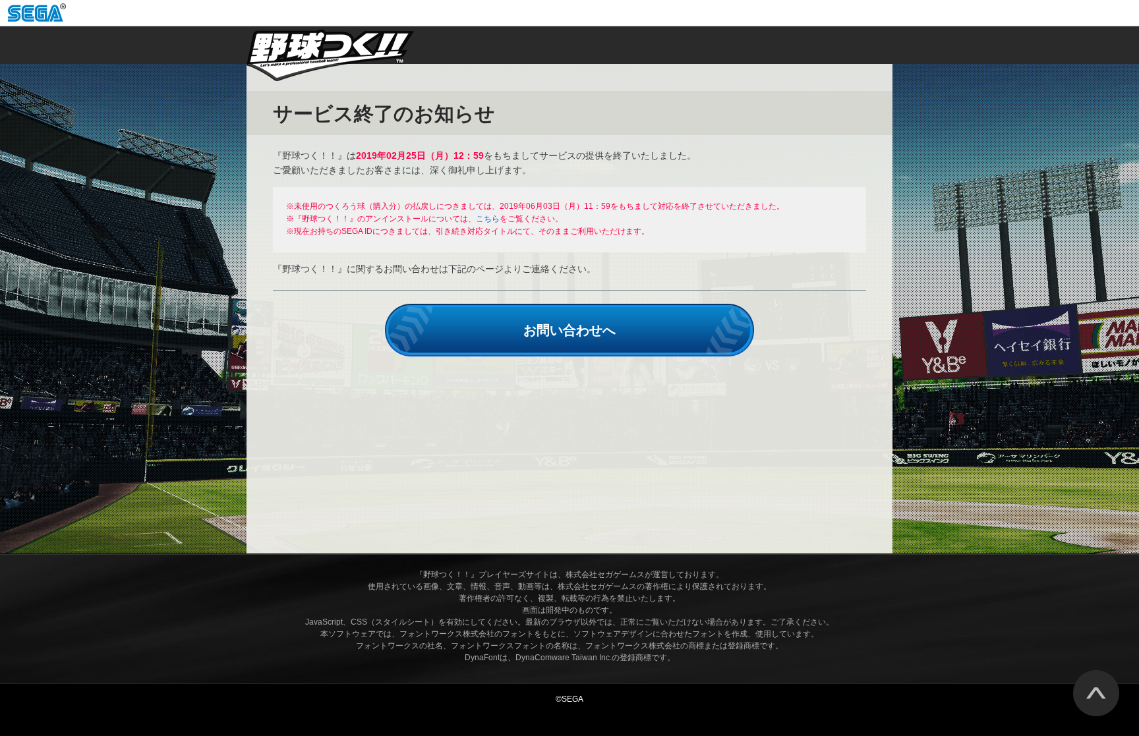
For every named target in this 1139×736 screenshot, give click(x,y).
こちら (488, 218)
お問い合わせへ (569, 330)
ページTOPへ (1096, 693)
